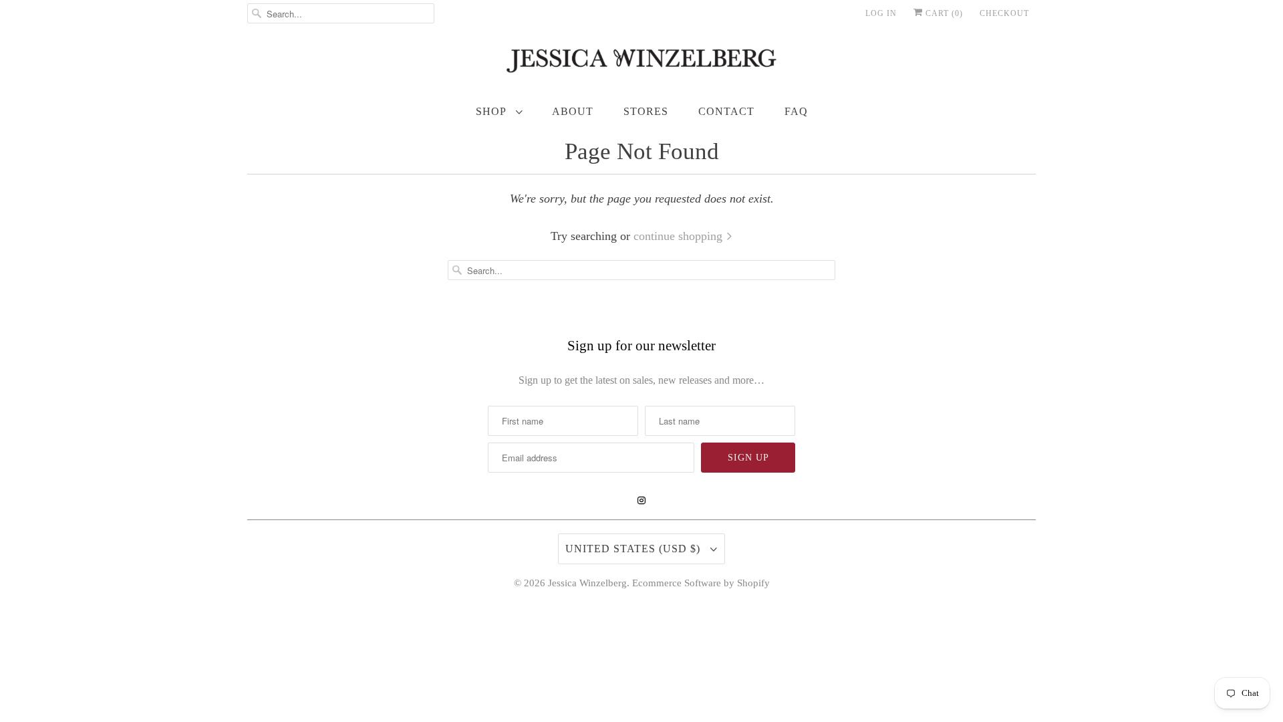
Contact (726, 111)
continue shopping (679, 236)
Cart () (943, 13)
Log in (881, 13)
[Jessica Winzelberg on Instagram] (641, 500)
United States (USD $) (634, 548)
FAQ (796, 111)
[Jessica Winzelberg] (641, 64)
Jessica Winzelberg (587, 583)
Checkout (1004, 13)
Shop (492, 111)
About (572, 111)
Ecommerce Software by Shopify (701, 583)
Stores (645, 111)
